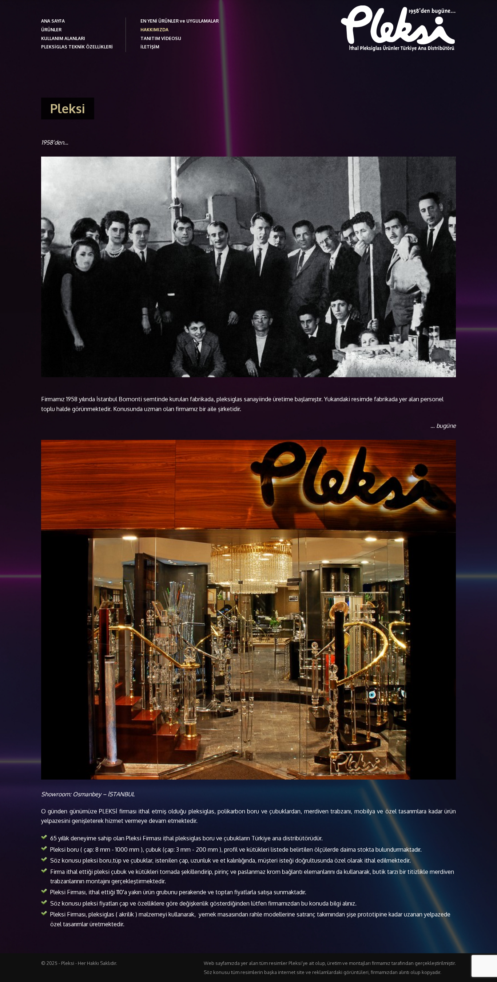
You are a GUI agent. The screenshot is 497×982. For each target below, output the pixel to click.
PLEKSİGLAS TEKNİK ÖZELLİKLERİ (77, 47)
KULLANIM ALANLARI (63, 38)
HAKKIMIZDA (154, 29)
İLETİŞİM (149, 47)
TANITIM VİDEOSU (160, 38)
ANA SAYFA (53, 21)
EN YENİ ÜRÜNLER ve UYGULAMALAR (179, 21)
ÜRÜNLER (51, 29)
